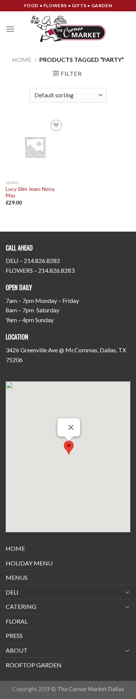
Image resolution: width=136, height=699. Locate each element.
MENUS (17, 577)
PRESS (14, 635)
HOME (15, 548)
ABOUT (17, 650)
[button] (69, 448)
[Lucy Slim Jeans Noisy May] (35, 147)
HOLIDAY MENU (29, 563)
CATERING (21, 606)
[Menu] (10, 29)
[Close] (71, 427)
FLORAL (17, 621)
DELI (12, 592)
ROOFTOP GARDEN (34, 664)
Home (21, 59)
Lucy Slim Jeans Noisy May (30, 192)
